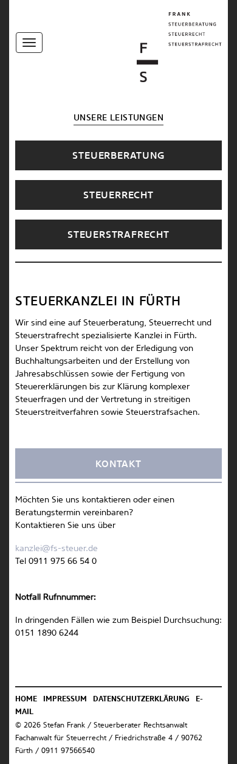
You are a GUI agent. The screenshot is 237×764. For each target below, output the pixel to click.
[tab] (118, 155)
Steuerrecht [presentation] (118, 195)
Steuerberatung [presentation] (118, 156)
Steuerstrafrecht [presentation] (118, 235)
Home (26, 699)
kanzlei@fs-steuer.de (56, 548)
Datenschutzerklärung (141, 699)
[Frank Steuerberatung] (179, 47)
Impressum (65, 699)
